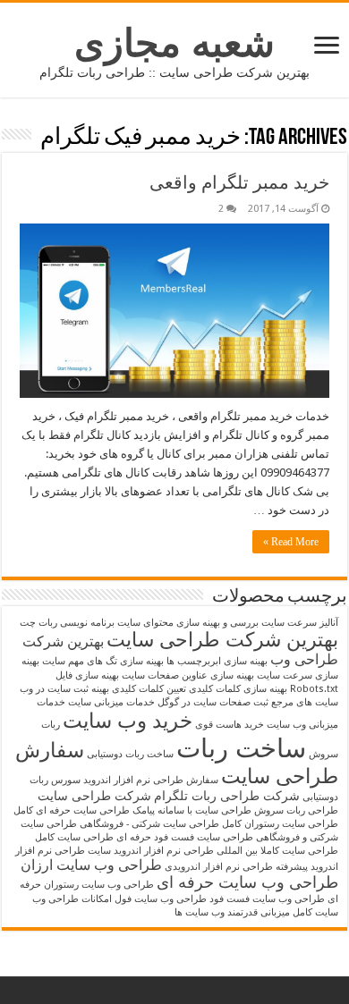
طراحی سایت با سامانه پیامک (191, 810)
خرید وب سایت (127, 720)
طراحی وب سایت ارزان (91, 864)
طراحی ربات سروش (296, 810)
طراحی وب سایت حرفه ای (247, 882)
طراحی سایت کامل (74, 837)
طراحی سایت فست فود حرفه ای (184, 837)
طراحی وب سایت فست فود (267, 899)
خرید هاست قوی (229, 724)
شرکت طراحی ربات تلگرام (227, 796)
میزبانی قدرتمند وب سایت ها (232, 912)
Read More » (291, 542)
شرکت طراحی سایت (94, 796)
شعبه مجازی (174, 42)
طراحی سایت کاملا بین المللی (277, 850)
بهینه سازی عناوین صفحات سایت (188, 675)
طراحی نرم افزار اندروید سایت (151, 850)
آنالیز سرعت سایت (299, 623)
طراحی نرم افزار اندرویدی (219, 867)
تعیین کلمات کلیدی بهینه (138, 689)
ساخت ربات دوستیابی (130, 754)
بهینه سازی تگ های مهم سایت (103, 661)
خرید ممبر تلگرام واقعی (239, 182)
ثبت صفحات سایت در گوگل (212, 702)
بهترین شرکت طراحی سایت (222, 640)
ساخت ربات (241, 748)
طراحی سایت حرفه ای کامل (71, 810)
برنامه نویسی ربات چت (67, 623)
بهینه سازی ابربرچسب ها (217, 661)
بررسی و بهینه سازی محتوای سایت (188, 623)
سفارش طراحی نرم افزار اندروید (150, 780)
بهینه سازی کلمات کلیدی (238, 689)
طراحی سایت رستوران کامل (280, 824)
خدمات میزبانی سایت (111, 702)
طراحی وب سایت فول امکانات (144, 899)
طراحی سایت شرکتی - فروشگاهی (149, 824)
